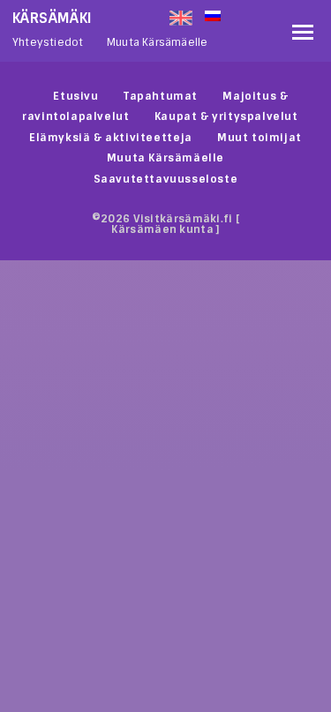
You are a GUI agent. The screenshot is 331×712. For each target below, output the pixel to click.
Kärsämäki (52, 18)
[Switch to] (244, 14)
